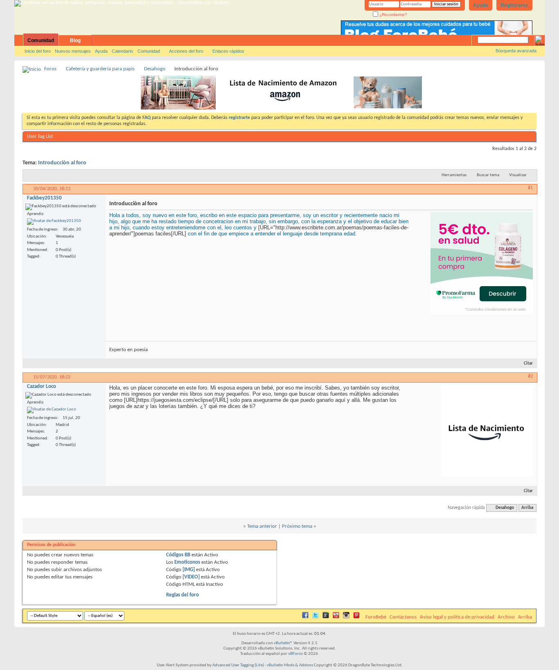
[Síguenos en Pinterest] (356, 617)
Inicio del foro (38, 51)
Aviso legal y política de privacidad (457, 617)
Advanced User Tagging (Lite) (238, 665)
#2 (530, 376)
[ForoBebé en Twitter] (315, 617)
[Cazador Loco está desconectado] (51, 410)
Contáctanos (403, 617)
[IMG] (189, 569)
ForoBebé (375, 617)
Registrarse (514, 5)
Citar (528, 363)
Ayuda (480, 5)
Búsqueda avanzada (516, 50)
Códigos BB (178, 555)
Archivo (506, 617)
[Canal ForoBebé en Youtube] (336, 617)
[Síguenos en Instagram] (346, 617)
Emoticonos (187, 562)
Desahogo (154, 69)
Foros (50, 69)
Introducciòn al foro (62, 163)
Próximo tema (297, 526)
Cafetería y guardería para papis (100, 69)
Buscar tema (488, 175)
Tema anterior (262, 526)
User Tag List (40, 136)
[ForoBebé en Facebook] (305, 617)
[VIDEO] (191, 577)
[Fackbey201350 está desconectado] (54, 221)
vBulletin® (283, 643)
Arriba (527, 508)
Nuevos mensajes (73, 51)
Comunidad (40, 40)
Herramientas (454, 175)
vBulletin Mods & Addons (290, 665)
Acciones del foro (186, 51)
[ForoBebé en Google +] (325, 617)
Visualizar (518, 175)
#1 (530, 188)
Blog (75, 40)
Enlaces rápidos (228, 51)
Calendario (122, 51)
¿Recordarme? (392, 14)
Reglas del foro (182, 595)
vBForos (295, 654)
